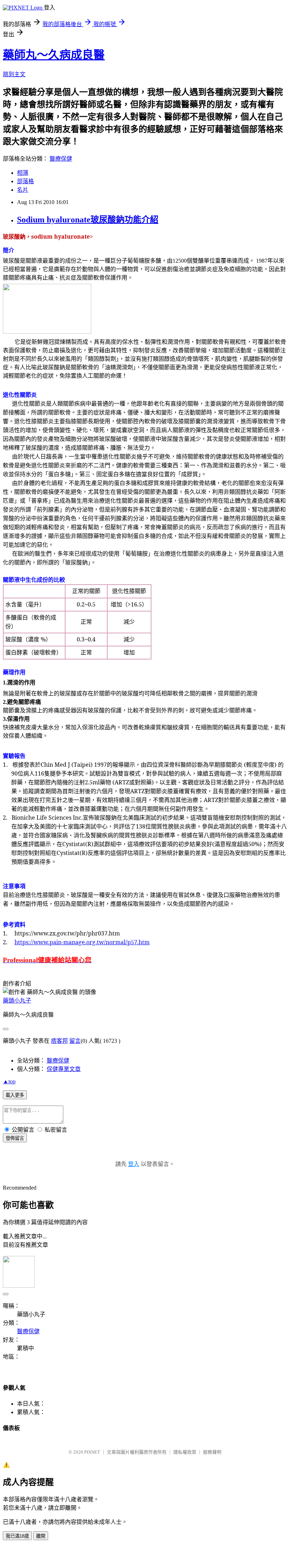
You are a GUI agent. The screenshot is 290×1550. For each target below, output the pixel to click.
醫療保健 (61, 159)
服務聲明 (212, 1452)
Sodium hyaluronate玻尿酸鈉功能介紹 (87, 219)
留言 (75, 1041)
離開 (40, 1536)
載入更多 (15, 1095)
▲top (9, 1081)
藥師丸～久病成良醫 (54, 54)
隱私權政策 (184, 1452)
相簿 (22, 173)
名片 (22, 190)
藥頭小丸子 (17, 1001)
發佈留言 (15, 1138)
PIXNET (92, 1452)
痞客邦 (59, 1041)
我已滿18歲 (17, 1536)
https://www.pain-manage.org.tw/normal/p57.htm (82, 942)
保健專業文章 (64, 1069)
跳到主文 (14, 74)
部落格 (25, 181)
